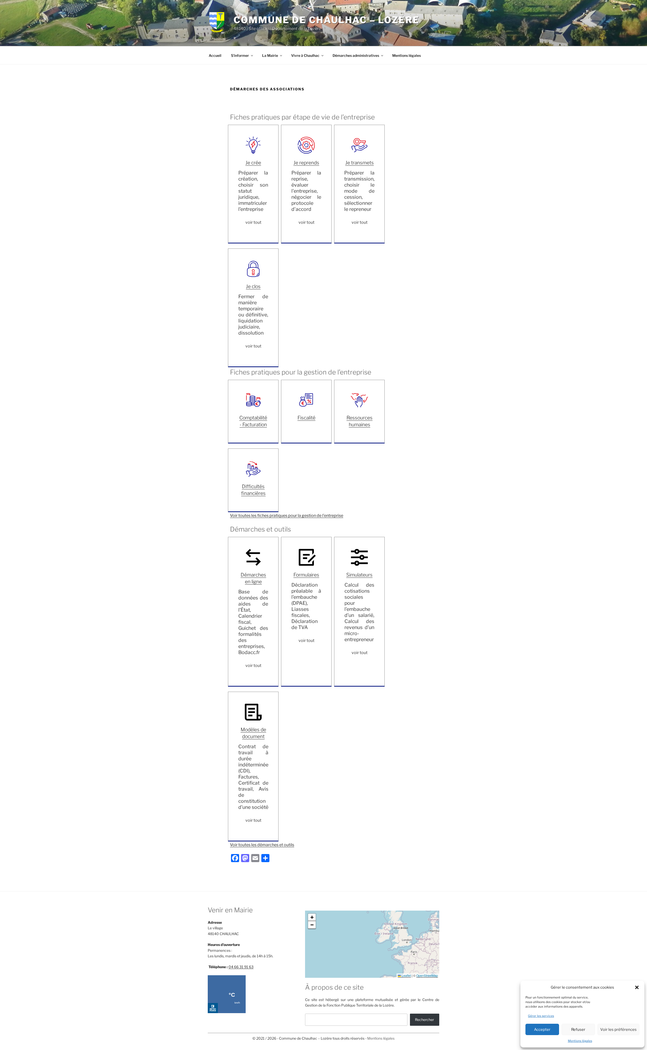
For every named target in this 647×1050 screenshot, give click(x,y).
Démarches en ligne (253, 578)
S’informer (240, 55)
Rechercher (424, 1019)
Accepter (542, 1029)
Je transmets (359, 163)
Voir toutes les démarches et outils (262, 844)
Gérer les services (541, 1016)
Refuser (578, 1029)
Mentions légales (580, 1041)
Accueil (215, 55)
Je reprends (306, 163)
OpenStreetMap (427, 975)
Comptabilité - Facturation (253, 421)
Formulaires (306, 575)
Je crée (253, 163)
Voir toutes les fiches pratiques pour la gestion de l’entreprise (286, 515)
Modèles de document (253, 733)
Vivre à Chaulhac (305, 55)
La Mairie (270, 55)
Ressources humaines (359, 421)
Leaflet (406, 975)
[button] (636, 987)
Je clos (253, 286)
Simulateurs (359, 575)
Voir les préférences (618, 1029)
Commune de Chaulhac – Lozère (327, 20)
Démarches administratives (356, 55)
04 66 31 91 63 (240, 967)
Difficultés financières (253, 489)
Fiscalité (306, 418)
